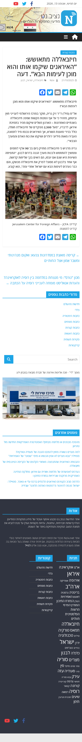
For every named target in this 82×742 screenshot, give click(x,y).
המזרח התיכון (65, 601)
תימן (76, 701)
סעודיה (69, 670)
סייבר (67, 666)
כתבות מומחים (72, 321)
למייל (28, 545)
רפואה (65, 692)
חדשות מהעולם (72, 304)
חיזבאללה (38, 80)
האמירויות (66, 597)
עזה (61, 670)
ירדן (77, 643)
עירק (76, 676)
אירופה (74, 580)
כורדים (77, 647)
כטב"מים (69, 647)
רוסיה (74, 691)
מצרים (74, 659)
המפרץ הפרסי (71, 605)
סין (62, 665)
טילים (77, 635)
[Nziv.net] (75, 37)
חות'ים (75, 618)
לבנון (23, 80)
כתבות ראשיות (72, 333)
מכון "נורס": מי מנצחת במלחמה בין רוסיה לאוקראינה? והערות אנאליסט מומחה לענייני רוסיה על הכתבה (42, 280)
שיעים (76, 696)
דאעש (76, 597)
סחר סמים (75, 666)
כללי (77, 310)
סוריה (62, 659)
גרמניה (64, 592)
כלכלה (75, 653)
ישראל (30, 80)
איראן (73, 573)
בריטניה (74, 592)
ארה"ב (72, 586)
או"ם (77, 567)
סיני (78, 671)
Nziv (51, 80)
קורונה (75, 685)
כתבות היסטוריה (71, 316)
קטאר (67, 686)
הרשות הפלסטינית (72, 611)
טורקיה (63, 630)
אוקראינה (66, 567)
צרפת (70, 681)
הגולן (77, 601)
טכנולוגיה (65, 635)
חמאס (75, 630)
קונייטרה (62, 681)
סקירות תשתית (72, 339)
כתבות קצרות (68, 52)
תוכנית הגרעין (65, 697)
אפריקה (64, 580)
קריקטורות (74, 345)
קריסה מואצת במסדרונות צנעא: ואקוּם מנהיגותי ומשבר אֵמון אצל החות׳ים (44, 258)
